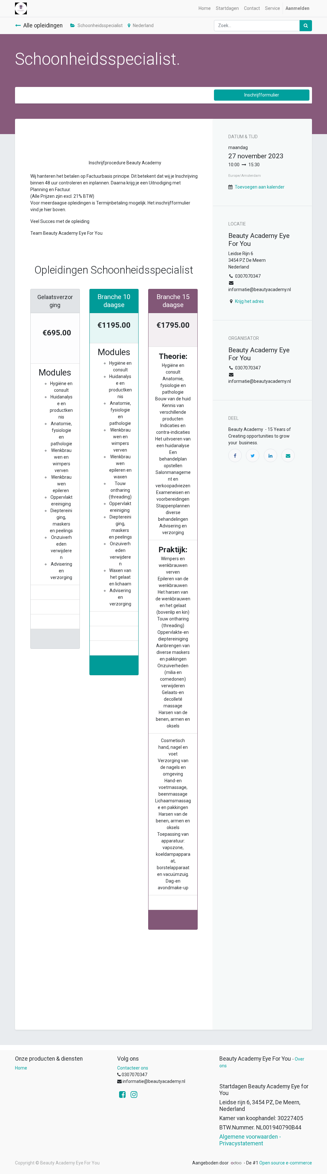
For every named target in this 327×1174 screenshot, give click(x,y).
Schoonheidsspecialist (100, 25)
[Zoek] (306, 25)
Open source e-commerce (285, 1162)
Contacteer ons (132, 1067)
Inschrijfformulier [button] (261, 94)
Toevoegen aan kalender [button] (260, 187)
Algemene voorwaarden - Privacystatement (250, 1140)
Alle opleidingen (43, 25)
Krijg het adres (249, 301)
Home (21, 1067)
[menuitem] (204, 8)
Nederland (143, 25)
